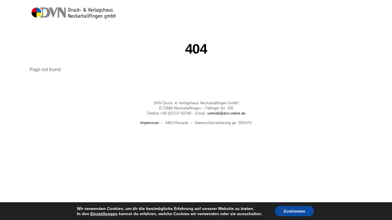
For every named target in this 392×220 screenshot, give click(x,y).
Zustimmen (294, 211)
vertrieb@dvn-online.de (226, 113)
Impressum (149, 123)
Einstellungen (104, 213)
